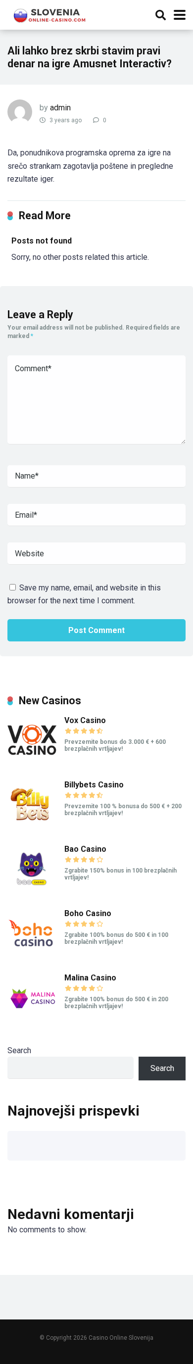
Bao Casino (85, 849)
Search (19, 1050)
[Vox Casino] (32, 762)
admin (60, 107)
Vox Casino (85, 720)
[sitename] (50, 13)
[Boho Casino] (32, 955)
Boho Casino (87, 913)
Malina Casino (90, 977)
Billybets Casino (94, 784)
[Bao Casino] (32, 891)
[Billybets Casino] (32, 826)
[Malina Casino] (32, 1019)
